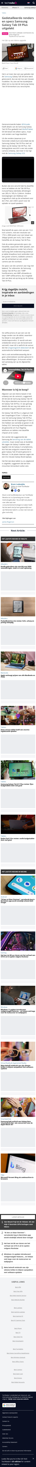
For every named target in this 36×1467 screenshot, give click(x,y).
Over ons (5, 1434)
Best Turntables (18, 1349)
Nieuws (5, 33)
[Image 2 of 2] (30, 215)
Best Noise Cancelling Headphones (18, 1353)
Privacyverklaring (7, 315)
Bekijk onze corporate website (18, 1399)
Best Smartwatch (18, 1341)
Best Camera (18, 1370)
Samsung (8, 76)
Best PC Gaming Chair (18, 1320)
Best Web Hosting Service (18, 1295)
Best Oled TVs (18, 1337)
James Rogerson (14, 35)
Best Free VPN (18, 1291)
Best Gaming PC (18, 1316)
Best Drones (18, 1378)
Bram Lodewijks (17, 33)
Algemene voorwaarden (10, 1413)
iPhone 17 (15, 7)
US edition (16, 1461)
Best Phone (18, 1328)
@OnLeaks (26, 124)
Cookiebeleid (6, 1430)
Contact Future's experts (10, 1417)
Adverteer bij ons (7, 1438)
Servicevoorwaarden (8, 313)
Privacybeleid (6, 1425)
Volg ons (19, 68)
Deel (6, 68)
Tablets (4, 13)
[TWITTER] (12, 490)
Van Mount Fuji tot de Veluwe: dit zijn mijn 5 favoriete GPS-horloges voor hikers (19, 1224)
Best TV (18, 1332)
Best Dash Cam (18, 1374)
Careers (4, 1446)
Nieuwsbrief (30, 68)
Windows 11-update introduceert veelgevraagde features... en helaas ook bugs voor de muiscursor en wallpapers (18, 1258)
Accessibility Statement (9, 1442)
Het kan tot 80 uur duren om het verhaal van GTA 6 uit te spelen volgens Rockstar (17, 1245)
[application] (18, 168)
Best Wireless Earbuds (18, 1357)
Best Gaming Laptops (18, 1312)
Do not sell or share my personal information (16, 1451)
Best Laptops (18, 1308)
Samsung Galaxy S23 (16, 153)
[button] (2, 3)
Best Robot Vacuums (18, 1382)
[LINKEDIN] (16, 490)
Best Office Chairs (18, 1362)
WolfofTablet (27, 129)
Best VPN (18, 1287)
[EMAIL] (19, 490)
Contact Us (5, 1421)
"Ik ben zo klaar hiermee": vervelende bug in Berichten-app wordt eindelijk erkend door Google (18, 1235)
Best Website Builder (18, 1300)
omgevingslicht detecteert (18, 348)
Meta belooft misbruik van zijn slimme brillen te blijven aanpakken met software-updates (18, 1270)
